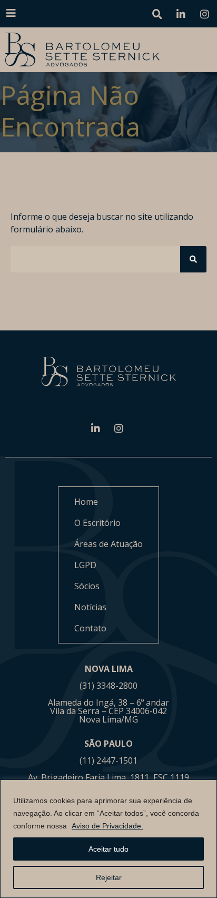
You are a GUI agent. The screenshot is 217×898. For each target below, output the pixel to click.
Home (86, 501)
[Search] (193, 259)
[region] (108, 838)
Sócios (87, 586)
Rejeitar (109, 877)
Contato (90, 628)
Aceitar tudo (108, 849)
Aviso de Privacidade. (107, 826)
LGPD (85, 565)
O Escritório (97, 523)
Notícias (90, 607)
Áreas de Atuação (108, 544)
